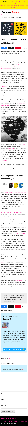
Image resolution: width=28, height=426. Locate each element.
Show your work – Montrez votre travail (11, 212)
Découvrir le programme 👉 (14, 349)
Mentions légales (12, 421)
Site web (3, 405)
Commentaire (5, 374)
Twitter (16, 233)
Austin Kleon (4, 86)
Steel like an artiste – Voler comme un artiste (15, 192)
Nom (2, 393)
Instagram (22, 233)
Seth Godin (11, 148)
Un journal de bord (19, 280)
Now (5, 421)
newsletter (4, 160)
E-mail (3, 399)
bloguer (23, 144)
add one (10, 358)
